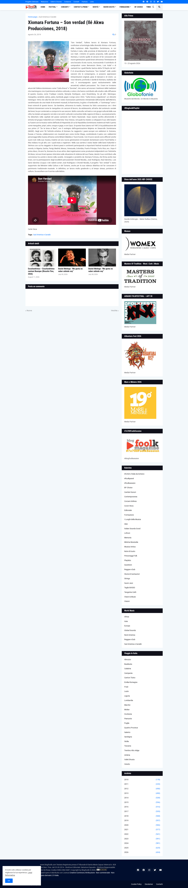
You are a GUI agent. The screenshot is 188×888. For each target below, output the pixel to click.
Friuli (126, 687)
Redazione (44, 2)
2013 (142, 793)
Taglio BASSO (129, 588)
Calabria (127, 669)
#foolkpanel (129, 478)
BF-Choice (128, 488)
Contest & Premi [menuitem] (81, 7)
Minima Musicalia (131, 542)
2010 (142, 780)
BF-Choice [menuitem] (139, 7)
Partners (85, 2)
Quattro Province (131, 728)
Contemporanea (130, 497)
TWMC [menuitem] (148, 7)
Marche (127, 705)
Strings (127, 578)
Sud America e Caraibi (47, 17)
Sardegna (128, 737)
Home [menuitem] (43, 7)
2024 (142, 843)
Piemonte (128, 719)
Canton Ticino (129, 678)
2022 (142, 834)
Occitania (128, 714)
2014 (142, 798)
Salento (127, 732)
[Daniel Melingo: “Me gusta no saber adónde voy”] (72, 257)
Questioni (128, 565)
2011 (142, 784)
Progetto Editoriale (31, 2)
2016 (142, 807)
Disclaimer (149, 884)
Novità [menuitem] (95, 7)
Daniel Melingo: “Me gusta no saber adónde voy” (70, 270)
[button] (153, 7)
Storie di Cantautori (132, 574)
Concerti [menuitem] (65, 7)
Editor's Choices (56, 2)
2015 (142, 802)
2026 (142, 852)
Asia (126, 621)
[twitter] (158, 2)
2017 (142, 811)
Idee (126, 524)
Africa (126, 617)
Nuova (29, 310)
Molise (126, 710)
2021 (142, 829)
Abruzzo (127, 659)
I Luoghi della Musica (132, 519)
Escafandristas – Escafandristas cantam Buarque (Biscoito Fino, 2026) (41, 271)
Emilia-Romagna (130, 682)
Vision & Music (130, 597)
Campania (128, 673)
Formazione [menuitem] (124, 7)
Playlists (127, 560)
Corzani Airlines (130, 501)
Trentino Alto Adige (131, 750)
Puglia (126, 723)
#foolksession (129, 483)
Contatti (76, 2)
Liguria (127, 696)
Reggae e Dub (129, 569)
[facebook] (143, 2)
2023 (142, 839)
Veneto (127, 764)
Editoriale (128, 510)
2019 (142, 820)
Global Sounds (130, 630)
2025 (142, 848)
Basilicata (128, 664)
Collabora (67, 2)
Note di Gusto (129, 551)
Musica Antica (130, 547)
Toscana (127, 746)
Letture (127, 533)
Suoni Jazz (128, 583)
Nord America (129, 635)
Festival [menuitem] (52, 7)
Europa (127, 626)
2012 (142, 789)
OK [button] (9, 881)
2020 (142, 825)
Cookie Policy (136, 884)
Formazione (129, 515)
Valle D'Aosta (129, 759)
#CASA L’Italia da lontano (134, 474)
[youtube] (162, 2)
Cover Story (129, 506)
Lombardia (128, 700)
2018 (142, 816)
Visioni (127, 601)
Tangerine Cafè (130, 592)
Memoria (127, 538)
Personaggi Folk (130, 556)
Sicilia (126, 741)
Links (92, 2)
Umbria (127, 755)
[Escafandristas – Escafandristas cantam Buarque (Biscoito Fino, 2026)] (42, 257)
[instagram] (151, 2)
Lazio (126, 691)
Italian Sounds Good (132, 529)
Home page (32, 17)
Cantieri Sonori (130, 492)
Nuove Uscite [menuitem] (108, 7)
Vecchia (114, 310)
